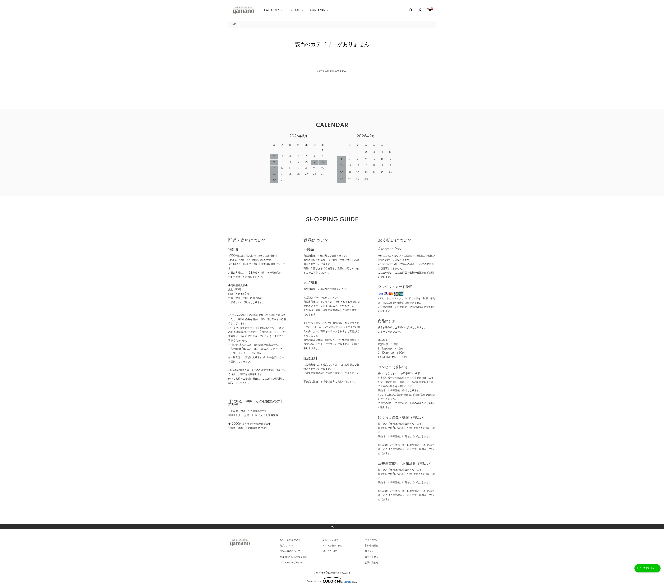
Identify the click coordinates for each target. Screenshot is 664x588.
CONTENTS (317, 10)
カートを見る (371, 557)
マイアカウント (373, 540)
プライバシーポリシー (291, 562)
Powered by (314, 581)
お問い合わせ (371, 562)
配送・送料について (290, 540)
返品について (287, 545)
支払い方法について (290, 551)
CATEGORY (271, 10)
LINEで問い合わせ (647, 568)
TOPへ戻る (332, 526)
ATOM (333, 551)
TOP (233, 24)
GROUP (294, 10)
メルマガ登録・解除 (332, 545)
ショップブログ (330, 540)
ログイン (369, 551)
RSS (324, 551)
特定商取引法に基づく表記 (293, 557)
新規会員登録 (371, 545)
